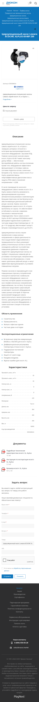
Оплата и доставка (20, 627)
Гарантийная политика (19, 606)
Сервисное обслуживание (19, 617)
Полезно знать (19, 623)
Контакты (19, 612)
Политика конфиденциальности (19, 609)
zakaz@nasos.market (21, 648)
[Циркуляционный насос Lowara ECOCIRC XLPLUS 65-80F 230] (19, 60)
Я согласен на (17, 569)
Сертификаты (19, 597)
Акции (19, 591)
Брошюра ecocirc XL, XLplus (16, 468)
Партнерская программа (19, 602)
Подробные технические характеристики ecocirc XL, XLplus (19, 452)
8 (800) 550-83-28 (21, 643)
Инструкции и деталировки (19, 620)
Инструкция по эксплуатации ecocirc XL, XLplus (20, 460)
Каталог (19, 588)
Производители (19, 594)
